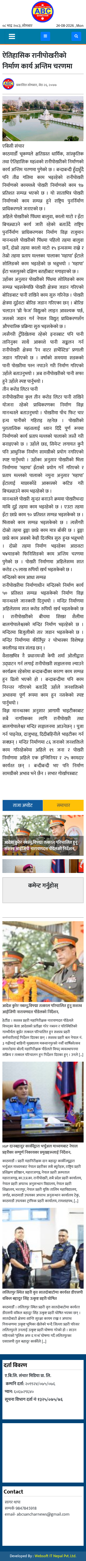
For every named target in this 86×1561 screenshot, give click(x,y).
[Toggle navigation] (12, 36)
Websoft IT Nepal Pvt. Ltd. (55, 1556)
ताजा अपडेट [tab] (22, 805)
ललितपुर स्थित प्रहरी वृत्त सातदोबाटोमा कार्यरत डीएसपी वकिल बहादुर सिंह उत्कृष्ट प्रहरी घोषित (42, 1295)
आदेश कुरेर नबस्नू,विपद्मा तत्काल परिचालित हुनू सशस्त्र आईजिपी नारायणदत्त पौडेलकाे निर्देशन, (40, 846)
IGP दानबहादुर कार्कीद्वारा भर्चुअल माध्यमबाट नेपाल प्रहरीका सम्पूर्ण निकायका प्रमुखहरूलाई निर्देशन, (40, 1149)
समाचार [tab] (63, 805)
